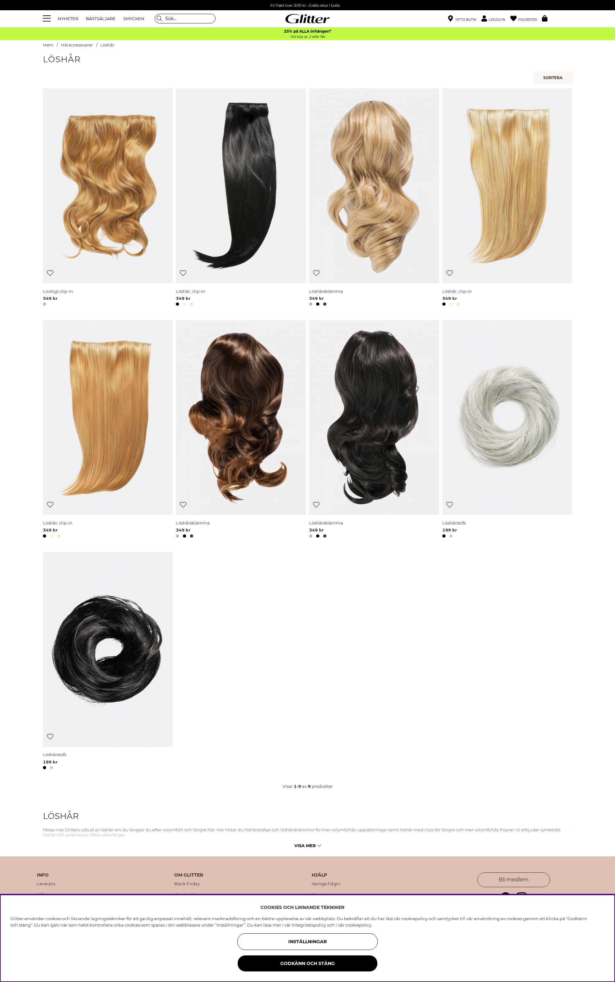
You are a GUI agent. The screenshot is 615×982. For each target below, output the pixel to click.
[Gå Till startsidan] (307, 18)
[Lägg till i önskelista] (50, 273)
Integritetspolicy (309, 925)
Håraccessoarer (77, 45)
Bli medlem (514, 880)
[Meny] (48, 18)
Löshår (107, 45)
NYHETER (68, 18)
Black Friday (187, 884)
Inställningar (307, 942)
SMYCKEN (133, 18)
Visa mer (305, 845)
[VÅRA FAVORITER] (553, 77)
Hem (48, 45)
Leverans (46, 884)
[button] (495, 18)
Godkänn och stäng (307, 963)
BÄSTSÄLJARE (101, 18)
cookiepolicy (358, 925)
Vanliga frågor (326, 884)
